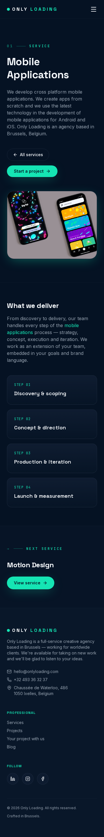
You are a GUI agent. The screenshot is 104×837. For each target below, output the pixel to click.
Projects (15, 730)
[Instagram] (28, 779)
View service (27, 582)
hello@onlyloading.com (36, 671)
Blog (11, 746)
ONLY (35, 9)
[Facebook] (43, 779)
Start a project (29, 171)
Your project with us (25, 738)
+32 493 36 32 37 (31, 679)
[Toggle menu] (93, 9)
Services (15, 722)
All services (31, 154)
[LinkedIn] (12, 779)
